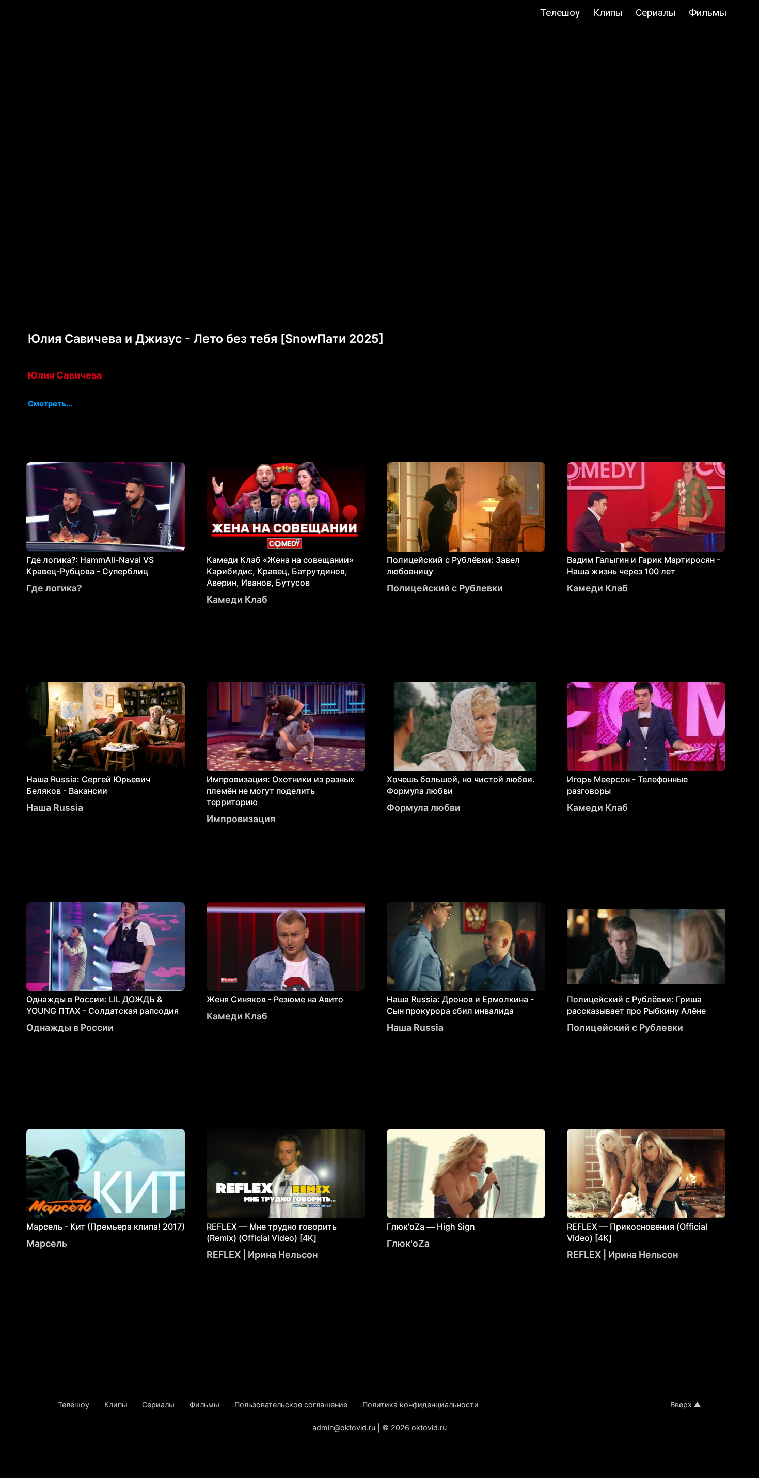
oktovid (60, 14)
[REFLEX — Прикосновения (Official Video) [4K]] (646, 1173)
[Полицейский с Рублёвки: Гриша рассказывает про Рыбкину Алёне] (646, 947)
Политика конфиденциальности (420, 1404)
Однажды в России (70, 1027)
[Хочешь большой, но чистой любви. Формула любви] (466, 727)
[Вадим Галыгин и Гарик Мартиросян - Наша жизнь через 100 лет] (646, 507)
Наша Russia (54, 807)
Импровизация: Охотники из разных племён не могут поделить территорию (281, 790)
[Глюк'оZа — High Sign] (466, 1173)
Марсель (46, 1243)
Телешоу (560, 13)
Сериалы (656, 13)
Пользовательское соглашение (290, 1404)
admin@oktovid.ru (343, 1427)
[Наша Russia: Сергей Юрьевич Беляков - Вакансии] (105, 727)
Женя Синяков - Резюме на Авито (275, 999)
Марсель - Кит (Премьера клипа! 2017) (105, 1226)
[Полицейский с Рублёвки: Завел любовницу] (466, 507)
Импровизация (241, 818)
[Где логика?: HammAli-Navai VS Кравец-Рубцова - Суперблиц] (105, 507)
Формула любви (424, 807)
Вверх (681, 1404)
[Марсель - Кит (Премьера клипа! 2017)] (105, 1173)
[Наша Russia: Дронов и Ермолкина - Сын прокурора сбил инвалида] (466, 947)
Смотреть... (50, 404)
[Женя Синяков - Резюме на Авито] (286, 947)
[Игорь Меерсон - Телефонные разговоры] (646, 727)
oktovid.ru (429, 1427)
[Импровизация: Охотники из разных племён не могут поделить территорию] (286, 727)
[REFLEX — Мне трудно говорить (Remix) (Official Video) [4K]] (286, 1173)
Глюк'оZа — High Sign (431, 1226)
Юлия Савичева (65, 375)
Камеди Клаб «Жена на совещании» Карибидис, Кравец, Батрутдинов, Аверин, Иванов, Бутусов (280, 571)
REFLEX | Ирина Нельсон (262, 1254)
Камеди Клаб (237, 599)
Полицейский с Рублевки (445, 588)
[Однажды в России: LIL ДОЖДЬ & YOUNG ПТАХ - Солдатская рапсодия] (105, 947)
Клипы (608, 13)
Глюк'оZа (408, 1243)
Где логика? (54, 588)
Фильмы (707, 13)
